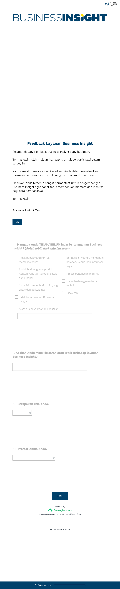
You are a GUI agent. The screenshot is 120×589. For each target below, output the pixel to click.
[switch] (117, 4)
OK (17, 221)
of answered (43, 585)
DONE (60, 495)
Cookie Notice (64, 529)
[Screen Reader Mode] (111, 4)
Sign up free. (75, 514)
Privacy (53, 529)
